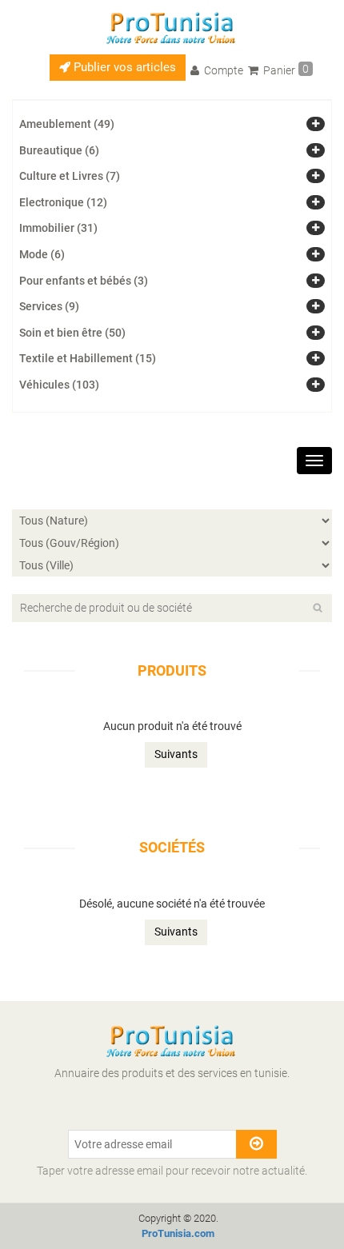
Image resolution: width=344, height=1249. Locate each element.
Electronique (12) (63, 202)
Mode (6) (42, 254)
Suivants (176, 754)
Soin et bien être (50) (72, 332)
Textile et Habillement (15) (87, 358)
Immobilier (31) (58, 227)
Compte (222, 70)
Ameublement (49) (66, 124)
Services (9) (49, 306)
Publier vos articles (123, 67)
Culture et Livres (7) (69, 176)
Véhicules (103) (59, 384)
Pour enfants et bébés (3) (83, 280)
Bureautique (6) (59, 150)
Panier (285, 69)
